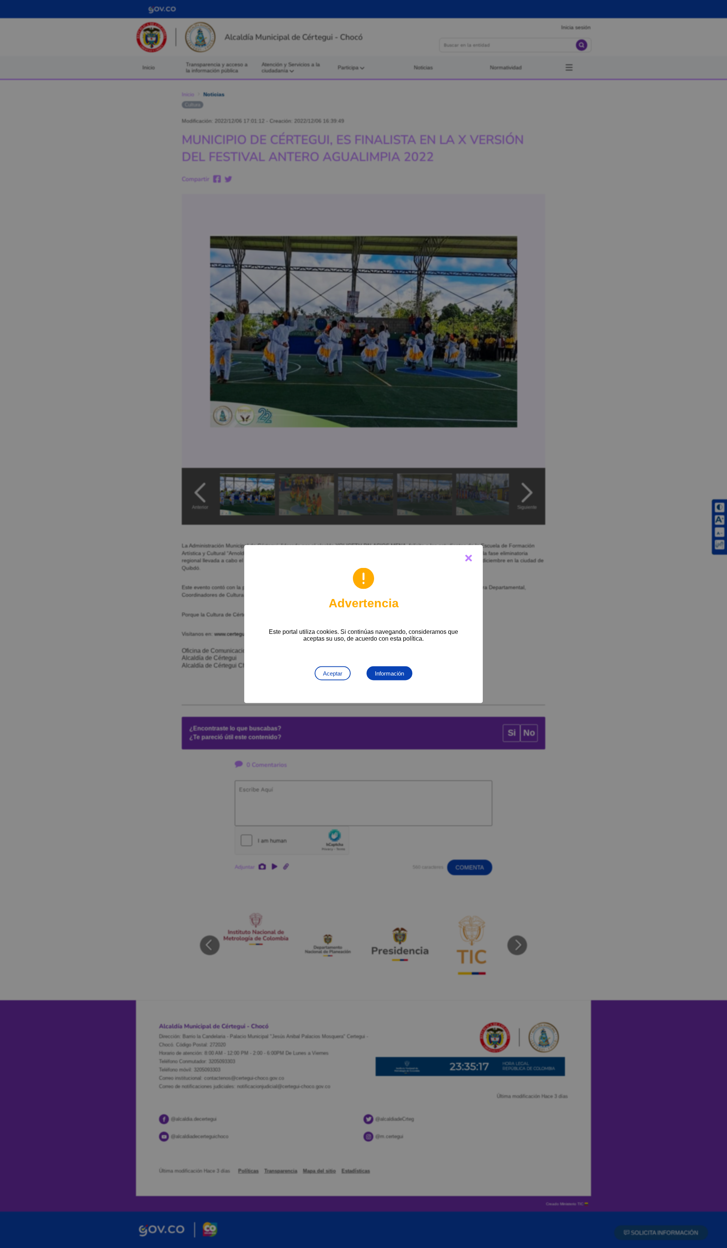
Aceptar (332, 673)
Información (389, 673)
